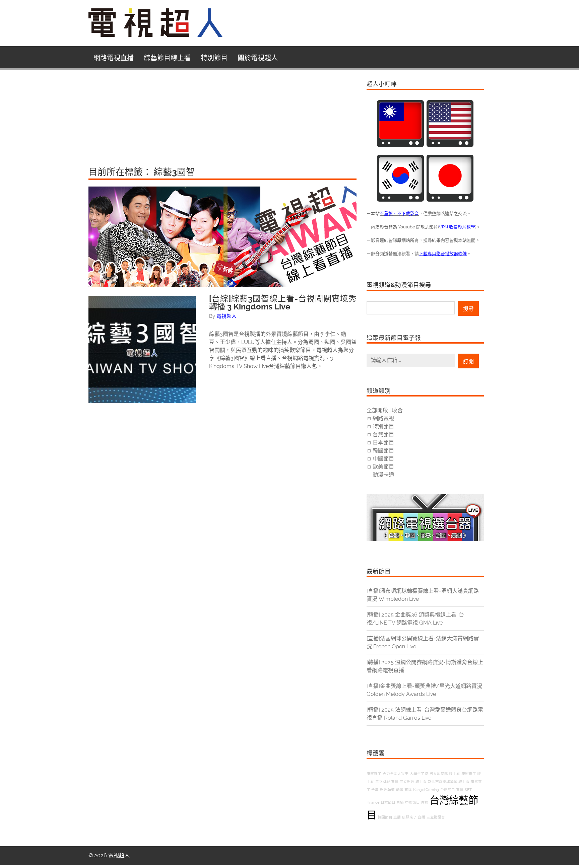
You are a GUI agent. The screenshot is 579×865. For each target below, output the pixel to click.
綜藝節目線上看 (167, 58)
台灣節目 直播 (451, 790)
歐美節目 (383, 466)
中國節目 (383, 458)
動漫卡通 (383, 475)
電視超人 (226, 316)
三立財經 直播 (386, 782)
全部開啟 (377, 410)
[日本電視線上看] (450, 200)
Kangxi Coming (426, 790)
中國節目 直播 (416, 802)
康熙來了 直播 (413, 817)
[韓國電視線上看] (400, 200)
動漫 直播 (404, 790)
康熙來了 (374, 774)
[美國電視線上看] (450, 145)
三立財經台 (436, 817)
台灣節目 (383, 434)
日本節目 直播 (392, 802)
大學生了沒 (419, 774)
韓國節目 (383, 450)
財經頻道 (387, 790)
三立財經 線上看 (413, 782)
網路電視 (383, 418)
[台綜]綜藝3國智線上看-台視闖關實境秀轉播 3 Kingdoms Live (283, 302)
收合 (397, 410)
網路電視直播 (113, 58)
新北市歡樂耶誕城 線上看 (448, 782)
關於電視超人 (258, 58)
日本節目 (383, 442)
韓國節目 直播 (389, 817)
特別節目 (214, 58)
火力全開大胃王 (395, 774)
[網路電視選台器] (425, 539)
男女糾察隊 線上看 (445, 774)
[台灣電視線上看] (400, 145)
